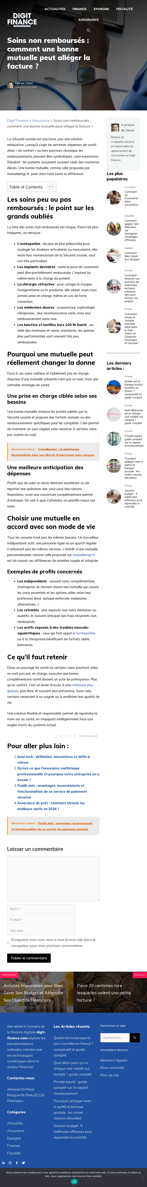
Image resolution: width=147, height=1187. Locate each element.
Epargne (101, 9)
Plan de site (109, 1075)
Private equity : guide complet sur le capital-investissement (134, 440)
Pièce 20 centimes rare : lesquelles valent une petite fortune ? (104, 993)
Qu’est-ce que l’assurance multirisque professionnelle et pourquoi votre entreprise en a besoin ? (58, 774)
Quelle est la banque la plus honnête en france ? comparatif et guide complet (134, 389)
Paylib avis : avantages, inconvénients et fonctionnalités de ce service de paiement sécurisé (52, 791)
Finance (80, 9)
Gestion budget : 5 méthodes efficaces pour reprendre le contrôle (133, 498)
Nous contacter (112, 1067)
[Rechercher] (135, 1037)
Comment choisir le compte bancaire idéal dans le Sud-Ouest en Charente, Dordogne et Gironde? (132, 328)
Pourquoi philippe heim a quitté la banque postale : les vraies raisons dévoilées (134, 468)
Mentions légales (113, 1060)
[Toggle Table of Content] (48, 187)
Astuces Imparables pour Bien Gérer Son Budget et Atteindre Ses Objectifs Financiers (33, 993)
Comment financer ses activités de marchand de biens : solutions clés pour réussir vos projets (132, 288)
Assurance (89, 20)
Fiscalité (124, 9)
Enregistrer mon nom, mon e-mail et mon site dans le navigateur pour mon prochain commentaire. (53, 943)
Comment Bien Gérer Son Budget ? (132, 257)
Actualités (54, 9)
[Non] (142, 1177)
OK (74, 1181)
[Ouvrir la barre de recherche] (88, 30)
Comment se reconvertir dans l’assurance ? (131, 200)
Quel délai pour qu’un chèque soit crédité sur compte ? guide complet (134, 416)
